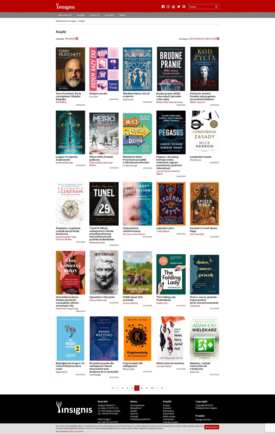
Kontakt (109, 15)
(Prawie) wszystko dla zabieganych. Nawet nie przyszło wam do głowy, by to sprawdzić (103, 367)
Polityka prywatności (140, 419)
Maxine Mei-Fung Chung (67, 308)
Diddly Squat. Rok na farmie (133, 298)
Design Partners (203, 419)
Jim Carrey (127, 234)
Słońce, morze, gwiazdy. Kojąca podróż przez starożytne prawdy (204, 299)
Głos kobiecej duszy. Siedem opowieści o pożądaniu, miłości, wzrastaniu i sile (67, 301)
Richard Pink (162, 102)
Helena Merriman (97, 242)
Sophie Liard (162, 303)
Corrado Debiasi (163, 366)
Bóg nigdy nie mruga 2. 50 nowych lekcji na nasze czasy (70, 366)
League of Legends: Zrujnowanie (67, 158)
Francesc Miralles (64, 239)
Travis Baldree (162, 231)
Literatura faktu (170, 422)
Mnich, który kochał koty (170, 363)
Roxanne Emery (176, 102)
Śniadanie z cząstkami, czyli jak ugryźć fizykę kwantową (68, 231)
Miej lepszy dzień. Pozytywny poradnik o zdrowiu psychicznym (136, 159)
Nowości (167, 408)
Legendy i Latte (165, 228)
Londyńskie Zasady (200, 156)
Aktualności (65, 15)
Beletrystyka (169, 416)
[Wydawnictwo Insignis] (64, 6)
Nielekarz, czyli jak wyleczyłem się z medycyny (200, 366)
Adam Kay (194, 372)
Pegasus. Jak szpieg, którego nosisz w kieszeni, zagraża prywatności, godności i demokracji (169, 162)
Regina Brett (61, 372)
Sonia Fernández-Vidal (66, 237)
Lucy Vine (93, 96)
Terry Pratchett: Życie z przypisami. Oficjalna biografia (68, 96)
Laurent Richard (163, 171)
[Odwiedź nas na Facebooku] (163, 6)
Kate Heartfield (197, 234)
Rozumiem (213, 427)
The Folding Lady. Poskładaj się (166, 298)
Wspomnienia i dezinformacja (131, 229)
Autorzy (95, 15)
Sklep (123, 15)
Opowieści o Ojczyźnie (102, 297)
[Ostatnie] (162, 388)
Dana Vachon (139, 234)
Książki (81, 15)
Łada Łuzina (128, 99)
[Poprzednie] (112, 388)
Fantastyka (168, 419)
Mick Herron (195, 160)
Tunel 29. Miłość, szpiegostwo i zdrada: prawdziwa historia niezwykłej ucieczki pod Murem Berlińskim (101, 234)
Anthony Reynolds (64, 162)
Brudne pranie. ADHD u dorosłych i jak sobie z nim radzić (168, 96)
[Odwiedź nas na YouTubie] (173, 6)
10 (152, 388)
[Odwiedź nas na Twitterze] (178, 6)
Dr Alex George (130, 165)
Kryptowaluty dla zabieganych (133, 365)
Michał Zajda (128, 369)
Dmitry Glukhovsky (98, 162)
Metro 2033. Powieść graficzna (101, 158)
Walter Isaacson (197, 102)
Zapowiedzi (168, 413)
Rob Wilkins (61, 102)
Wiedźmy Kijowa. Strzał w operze (136, 95)
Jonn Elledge (95, 375)
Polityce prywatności (76, 431)
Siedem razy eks (98, 93)
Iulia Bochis (195, 306)
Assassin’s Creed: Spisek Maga (203, 229)
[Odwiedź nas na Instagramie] (168, 6)
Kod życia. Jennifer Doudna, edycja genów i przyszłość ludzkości (203, 96)
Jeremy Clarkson (130, 303)
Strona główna (137, 405)
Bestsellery (168, 411)
